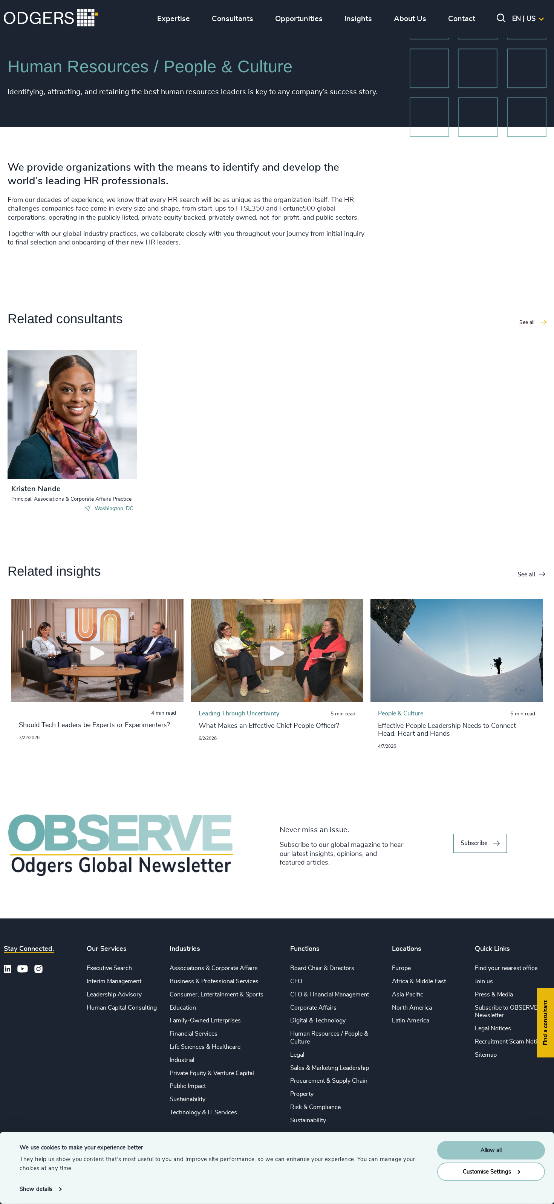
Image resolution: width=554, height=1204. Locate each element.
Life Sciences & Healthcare (205, 1047)
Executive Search (109, 968)
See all (526, 574)
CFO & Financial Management (329, 995)
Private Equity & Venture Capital (212, 1073)
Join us (484, 981)
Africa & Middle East (419, 981)
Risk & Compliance (315, 1107)
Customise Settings (487, 1171)
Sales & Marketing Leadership (329, 1068)
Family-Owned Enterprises (205, 1021)
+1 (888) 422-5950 (50, 414)
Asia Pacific (407, 995)
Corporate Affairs (313, 1008)
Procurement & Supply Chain (328, 1081)
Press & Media (494, 995)
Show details (36, 1189)
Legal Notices (493, 1028)
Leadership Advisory (114, 995)
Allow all (491, 1150)
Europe (401, 968)
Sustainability (187, 1099)
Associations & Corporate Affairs (214, 968)
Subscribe (474, 843)
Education (183, 1008)
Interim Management (114, 981)
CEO (296, 981)
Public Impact (188, 1086)
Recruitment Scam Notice (509, 1042)
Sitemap (486, 1055)
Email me (35, 426)
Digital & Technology (318, 1021)
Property (302, 1094)
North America (412, 1008)
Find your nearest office (506, 968)
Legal (297, 1055)
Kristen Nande (36, 489)
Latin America (410, 1021)
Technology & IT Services (203, 1112)
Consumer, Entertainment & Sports (216, 995)
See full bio (102, 460)
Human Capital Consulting (122, 1008)
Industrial (182, 1060)
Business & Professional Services (214, 981)
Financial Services (193, 1034)
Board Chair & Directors (322, 968)
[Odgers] (51, 19)
